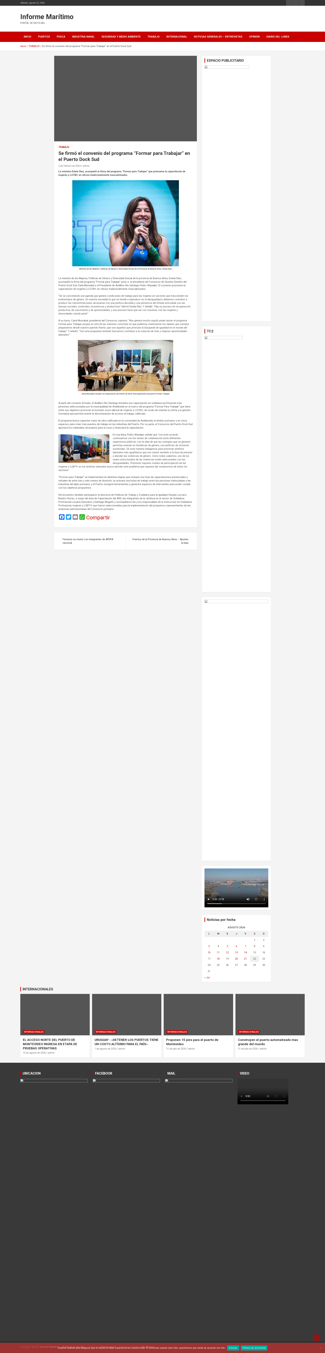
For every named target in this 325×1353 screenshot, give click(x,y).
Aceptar (233, 1347)
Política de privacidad (254, 1347)
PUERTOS (44, 36)
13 (236, 952)
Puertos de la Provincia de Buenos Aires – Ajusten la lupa (160, 541)
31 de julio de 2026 (176, 1048)
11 (218, 952)
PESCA (61, 36)
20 (236, 958)
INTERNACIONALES (38, 989)
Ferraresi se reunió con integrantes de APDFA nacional (88, 541)
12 (227, 952)
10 (209, 952)
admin (86, 165)
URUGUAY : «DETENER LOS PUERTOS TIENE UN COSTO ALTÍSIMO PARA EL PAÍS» (126, 1042)
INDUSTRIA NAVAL (83, 36)
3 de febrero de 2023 (69, 165)
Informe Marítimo (46, 17)
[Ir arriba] (316, 1337)
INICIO (27, 36)
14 (245, 952)
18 (218, 958)
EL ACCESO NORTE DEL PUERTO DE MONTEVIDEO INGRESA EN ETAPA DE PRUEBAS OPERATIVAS (50, 1044)
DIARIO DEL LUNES (277, 36)
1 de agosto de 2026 (105, 1048)
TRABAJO (153, 36)
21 (245, 958)
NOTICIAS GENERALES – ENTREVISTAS (218, 36)
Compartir (98, 517)
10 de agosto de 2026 (34, 1052)
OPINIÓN (254, 36)
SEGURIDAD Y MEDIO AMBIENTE (121, 36)
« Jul (207, 977)
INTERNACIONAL (176, 36)
